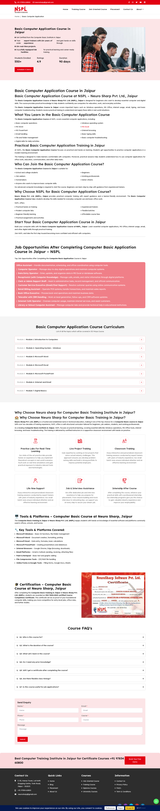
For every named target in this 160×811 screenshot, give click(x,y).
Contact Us (128, 9)
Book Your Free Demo (135, 760)
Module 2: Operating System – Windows (39, 348)
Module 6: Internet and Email (34, 382)
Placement (115, 9)
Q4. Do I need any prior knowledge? (35, 662)
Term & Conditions (123, 792)
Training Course (78, 9)
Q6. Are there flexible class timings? (35, 678)
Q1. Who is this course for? (31, 637)
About (139, 9)
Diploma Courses (89, 788)
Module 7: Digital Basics (32, 391)
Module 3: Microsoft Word (32, 356)
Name (20, 706)
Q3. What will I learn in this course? (34, 654)
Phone (20, 716)
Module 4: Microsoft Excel (32, 365)
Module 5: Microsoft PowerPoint (35, 373)
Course (84, 716)
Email (84, 706)
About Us (53, 792)
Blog (51, 785)
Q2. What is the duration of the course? (36, 645)
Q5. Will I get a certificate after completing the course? (43, 670)
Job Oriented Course (98, 9)
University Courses (90, 792)
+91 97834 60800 (23, 2)
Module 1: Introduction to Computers (37, 339)
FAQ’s (118, 788)
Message (21, 725)
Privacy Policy (121, 785)
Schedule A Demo (24, 70)
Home (65, 9)
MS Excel (85, 127)
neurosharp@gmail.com (44, 2)
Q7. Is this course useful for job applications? (39, 687)
